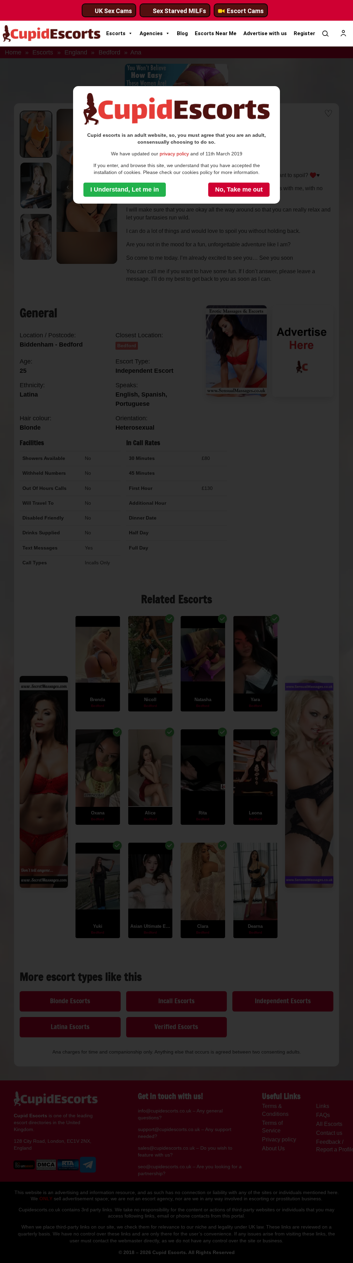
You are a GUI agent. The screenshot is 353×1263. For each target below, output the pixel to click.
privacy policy (174, 153)
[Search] (325, 33)
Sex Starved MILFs (179, 10)
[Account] (343, 33)
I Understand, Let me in (124, 189)
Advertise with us (265, 33)
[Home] (51, 33)
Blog (182, 33)
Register (304, 33)
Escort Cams (245, 10)
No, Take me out (239, 189)
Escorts (115, 33)
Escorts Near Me (215, 33)
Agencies (151, 33)
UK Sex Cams (113, 10)
